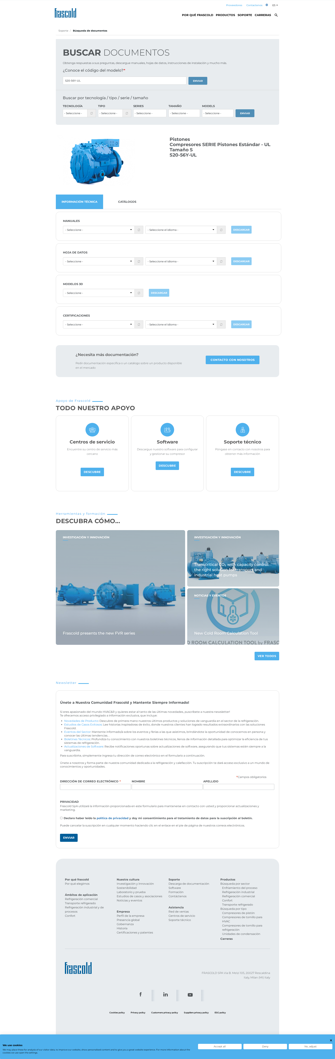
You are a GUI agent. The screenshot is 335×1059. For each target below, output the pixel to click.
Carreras (263, 15)
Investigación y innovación (135, 883)
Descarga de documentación (189, 883)
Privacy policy (138, 1012)
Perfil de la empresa (130, 915)
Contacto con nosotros (233, 360)
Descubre (92, 472)
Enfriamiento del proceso (239, 888)
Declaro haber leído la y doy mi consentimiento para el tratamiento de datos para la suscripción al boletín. (158, 818)
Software (175, 888)
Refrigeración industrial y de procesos (84, 909)
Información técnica (79, 201)
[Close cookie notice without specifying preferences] (331, 1040)
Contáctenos (178, 896)
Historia (122, 928)
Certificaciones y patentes (135, 932)
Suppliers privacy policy (196, 1012)
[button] (266, 5)
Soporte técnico (180, 920)
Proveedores (234, 5)
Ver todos (267, 656)
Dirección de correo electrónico (90, 781)
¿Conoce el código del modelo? (93, 70)
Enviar (198, 80)
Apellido (210, 781)
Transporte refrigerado (80, 903)
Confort (70, 915)
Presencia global (128, 920)
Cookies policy (117, 1012)
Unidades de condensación (241, 934)
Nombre (138, 781)
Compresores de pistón (238, 913)
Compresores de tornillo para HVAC (242, 919)
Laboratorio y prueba (131, 892)
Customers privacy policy (164, 1012)
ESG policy (220, 1012)
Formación (176, 892)
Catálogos (127, 201)
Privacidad (69, 801)
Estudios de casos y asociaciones (139, 896)
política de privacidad (112, 818)
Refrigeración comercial (81, 899)
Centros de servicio (182, 915)
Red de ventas (179, 911)
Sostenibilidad (127, 888)
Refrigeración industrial (238, 892)
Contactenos (254, 5)
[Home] (67, 12)
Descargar (241, 229)
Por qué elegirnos (77, 883)
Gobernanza (125, 924)
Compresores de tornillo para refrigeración (242, 927)
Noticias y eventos (129, 900)
